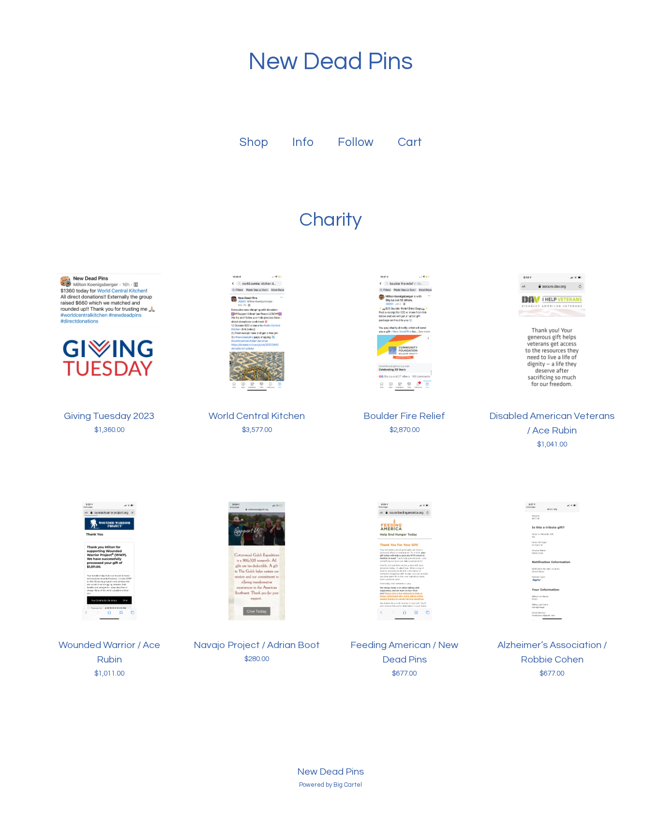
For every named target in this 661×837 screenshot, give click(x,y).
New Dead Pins (330, 61)
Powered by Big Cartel (330, 784)
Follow (356, 142)
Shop (254, 142)
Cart (412, 141)
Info (303, 142)
